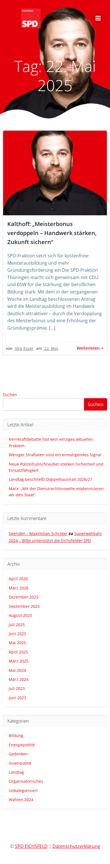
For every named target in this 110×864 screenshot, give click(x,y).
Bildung (16, 735)
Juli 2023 (17, 688)
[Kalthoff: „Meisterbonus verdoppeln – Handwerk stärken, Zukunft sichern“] (55, 172)
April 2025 (18, 652)
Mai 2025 (17, 642)
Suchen (10, 394)
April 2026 (18, 578)
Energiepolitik (22, 744)
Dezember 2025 (23, 597)
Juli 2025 (17, 624)
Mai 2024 (17, 670)
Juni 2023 (17, 697)
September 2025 (24, 606)
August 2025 (20, 615)
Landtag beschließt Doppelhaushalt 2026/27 (50, 479)
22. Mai (50, 348)
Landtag (16, 772)
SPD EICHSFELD (31, 846)
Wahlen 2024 (21, 799)
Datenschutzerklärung (76, 846)
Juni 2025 (17, 633)
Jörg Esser (24, 348)
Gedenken (18, 753)
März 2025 (18, 661)
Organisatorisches (26, 781)
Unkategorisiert (23, 790)
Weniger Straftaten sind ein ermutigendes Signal (55, 454)
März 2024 (18, 679)
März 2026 (18, 588)
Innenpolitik (20, 763)
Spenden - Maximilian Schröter (38, 533)
